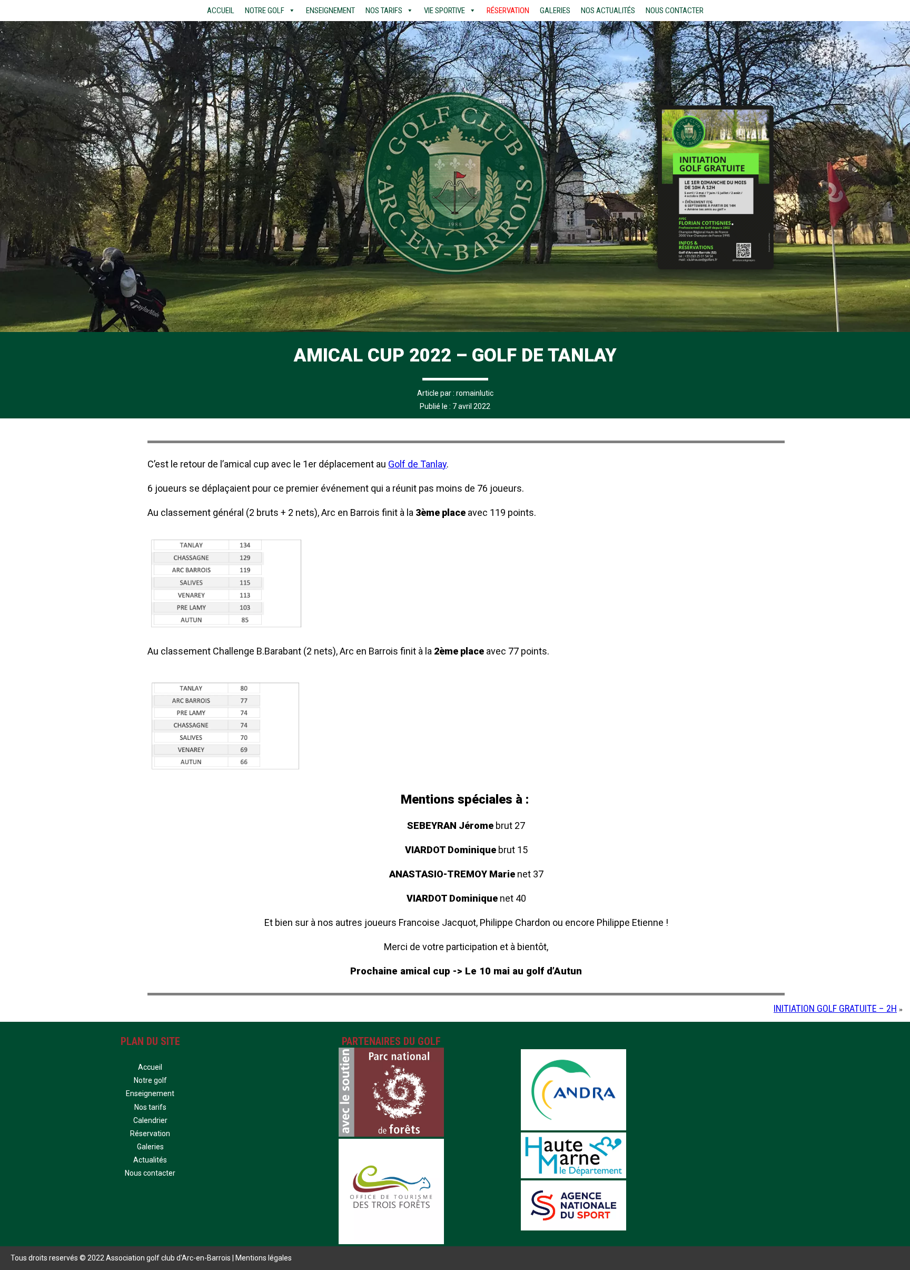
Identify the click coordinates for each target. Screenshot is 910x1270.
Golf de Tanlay (417, 464)
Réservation (508, 10)
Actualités (150, 1160)
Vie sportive (444, 10)
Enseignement (330, 10)
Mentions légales (263, 1258)
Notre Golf (264, 10)
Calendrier (150, 1120)
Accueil (220, 10)
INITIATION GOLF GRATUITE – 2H (835, 1008)
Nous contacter (675, 10)
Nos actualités (608, 10)
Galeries (555, 10)
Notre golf (150, 1080)
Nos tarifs (383, 10)
